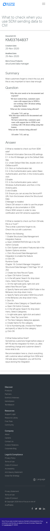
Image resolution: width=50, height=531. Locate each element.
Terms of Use (10, 461)
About (7, 434)
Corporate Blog (10, 448)
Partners (8, 394)
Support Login (10, 414)
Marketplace (9, 401)
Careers (8, 438)
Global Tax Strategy (12, 476)
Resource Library (11, 418)
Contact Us (9, 441)
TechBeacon (9, 405)
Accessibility (9, 469)
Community (9, 425)
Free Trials (8, 421)
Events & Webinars (12, 398)
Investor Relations (11, 445)
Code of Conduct (11, 465)
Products (8, 390)
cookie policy (8, 525)
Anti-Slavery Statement (14, 472)
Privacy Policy (10, 458)
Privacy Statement (12, 491)
